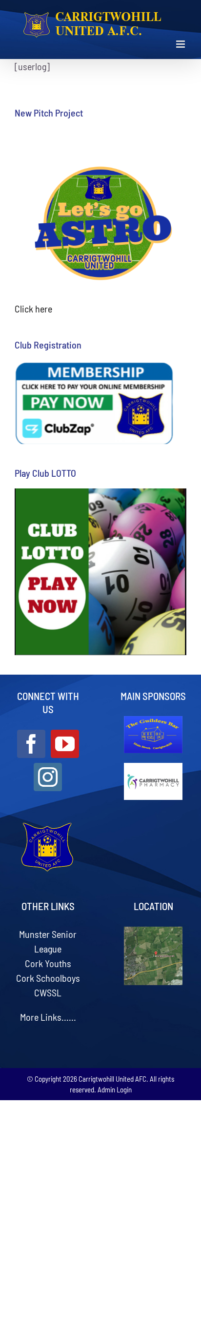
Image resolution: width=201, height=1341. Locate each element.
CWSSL (47, 992)
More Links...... (48, 1017)
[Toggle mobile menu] (181, 44)
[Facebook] (31, 744)
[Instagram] (48, 777)
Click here (33, 308)
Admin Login (115, 1089)
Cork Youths (48, 963)
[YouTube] (65, 744)
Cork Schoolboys (48, 978)
